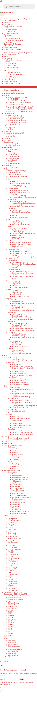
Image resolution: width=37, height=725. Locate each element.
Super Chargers (17, 456)
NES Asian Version (14, 535)
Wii (9, 214)
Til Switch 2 (11, 626)
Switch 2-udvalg (9, 92)
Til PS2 (10, 630)
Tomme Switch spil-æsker (20, 228)
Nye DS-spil (16, 282)
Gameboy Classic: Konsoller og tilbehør (24, 257)
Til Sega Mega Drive (14, 597)
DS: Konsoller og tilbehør (20, 287)
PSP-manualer (16, 510)
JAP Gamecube (13, 542)
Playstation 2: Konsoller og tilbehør (23, 310)
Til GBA (10, 610)
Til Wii (10, 621)
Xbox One (11, 370)
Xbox (5, 355)
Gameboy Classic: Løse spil (20, 251)
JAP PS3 (10, 556)
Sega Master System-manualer (21, 497)
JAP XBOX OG (13, 565)
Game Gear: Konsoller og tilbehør (22, 434)
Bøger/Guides (8, 142)
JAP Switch (11, 545)
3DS (9, 289)
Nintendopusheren (11, 682)
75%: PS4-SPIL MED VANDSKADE (20, 111)
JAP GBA (11, 551)
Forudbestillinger (9, 113)
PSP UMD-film (17, 345)
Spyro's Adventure (17, 454)
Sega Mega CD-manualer (20, 477)
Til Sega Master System (15, 599)
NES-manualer (16, 481)
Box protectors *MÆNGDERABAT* (16, 594)
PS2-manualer (16, 506)
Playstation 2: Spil (17, 307)
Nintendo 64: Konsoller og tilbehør (23, 206)
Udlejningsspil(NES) (18, 185)
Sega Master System (14, 388)
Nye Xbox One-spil (18, 371)
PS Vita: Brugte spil (18, 352)
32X (9, 413)
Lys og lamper (12, 154)
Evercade (7, 436)
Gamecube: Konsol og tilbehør (21, 212)
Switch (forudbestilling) (15, 119)
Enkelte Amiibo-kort (14, 174)
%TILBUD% (8, 95)
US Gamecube (12, 574)
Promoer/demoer (13, 651)
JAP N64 (11, 540)
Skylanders (11, 447)
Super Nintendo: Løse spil (20, 190)
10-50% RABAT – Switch (16, 104)
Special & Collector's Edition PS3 (22, 319)
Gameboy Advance (14, 269)
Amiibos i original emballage (17, 171)
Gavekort (7, 138)
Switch (10, 226)
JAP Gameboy (12, 547)
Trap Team (15, 459)
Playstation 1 (12, 300)
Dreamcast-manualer (18, 499)
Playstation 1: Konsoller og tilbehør (23, 303)
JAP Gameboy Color (14, 549)
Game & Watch (13, 248)
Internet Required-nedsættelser (17, 97)
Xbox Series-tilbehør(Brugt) (20, 384)
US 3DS (10, 580)
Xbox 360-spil (16, 364)
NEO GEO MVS (13, 167)
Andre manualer (17, 475)
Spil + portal (16, 449)
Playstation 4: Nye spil (19, 325)
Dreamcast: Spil (17, 423)
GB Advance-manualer (19, 495)
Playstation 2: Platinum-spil (20, 309)
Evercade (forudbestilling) (16, 117)
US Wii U (11, 578)
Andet (6, 639)
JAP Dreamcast (12, 562)
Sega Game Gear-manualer (20, 511)
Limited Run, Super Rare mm (13, 592)
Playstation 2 (12, 305)
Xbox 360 (11, 362)
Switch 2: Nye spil (17, 246)
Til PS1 (10, 628)
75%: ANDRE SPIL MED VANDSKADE (21, 106)
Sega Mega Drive (13, 398)
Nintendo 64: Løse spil (19, 201)
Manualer (11, 474)
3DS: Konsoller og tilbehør (20, 296)
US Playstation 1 (13, 581)
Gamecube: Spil (17, 210)
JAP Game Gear (13, 563)
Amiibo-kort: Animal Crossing (17, 176)
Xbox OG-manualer (18, 490)
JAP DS (10, 528)
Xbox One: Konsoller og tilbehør (22, 375)
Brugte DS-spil (16, 284)
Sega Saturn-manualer (19, 483)
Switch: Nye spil (17, 230)
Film (5, 126)
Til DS (10, 612)
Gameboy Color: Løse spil (20, 262)
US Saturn (11, 585)
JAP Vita (10, 517)
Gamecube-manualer (18, 502)
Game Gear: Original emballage (22, 432)
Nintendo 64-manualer (19, 513)
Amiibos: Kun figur (14, 172)
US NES (10, 531)
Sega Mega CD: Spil (18, 411)
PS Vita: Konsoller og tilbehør (21, 354)
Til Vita (10, 635)
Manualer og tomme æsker (12, 470)
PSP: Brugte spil (17, 343)
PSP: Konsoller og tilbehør (20, 346)
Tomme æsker (12, 472)
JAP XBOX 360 (13, 567)
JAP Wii (10, 544)
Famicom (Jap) (12, 536)
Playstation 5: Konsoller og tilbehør (23, 337)
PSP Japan (11, 524)
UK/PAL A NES (13, 529)
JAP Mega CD (12, 522)
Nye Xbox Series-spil (18, 380)
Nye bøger (11, 137)
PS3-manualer (16, 508)
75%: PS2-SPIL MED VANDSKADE (20, 108)
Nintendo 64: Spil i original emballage (24, 203)
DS (9, 280)
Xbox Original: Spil (18, 359)
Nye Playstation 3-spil (19, 314)
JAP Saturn (11, 560)
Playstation (7, 298)
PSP (9, 339)
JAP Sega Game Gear (15, 520)
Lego (9, 648)
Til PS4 (10, 632)
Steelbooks (7, 140)
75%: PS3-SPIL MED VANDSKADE (20, 110)
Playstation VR (16, 327)
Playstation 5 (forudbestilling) (17, 122)
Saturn (10, 415)
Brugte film (11, 128)
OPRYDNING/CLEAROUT (17, 101)
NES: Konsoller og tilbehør (20, 187)
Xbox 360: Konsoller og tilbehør (22, 366)
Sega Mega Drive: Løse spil (20, 400)
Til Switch (11, 624)
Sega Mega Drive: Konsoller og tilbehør (24, 406)
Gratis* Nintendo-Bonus (11, 90)
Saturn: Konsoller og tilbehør (21, 418)
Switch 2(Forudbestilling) (16, 115)
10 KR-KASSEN (13, 99)
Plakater (10, 162)
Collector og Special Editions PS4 (22, 328)
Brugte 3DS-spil (17, 293)
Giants (14, 450)
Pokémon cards (9, 443)
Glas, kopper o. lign (14, 156)
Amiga (6, 441)
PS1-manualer (16, 504)
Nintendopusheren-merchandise (14, 93)
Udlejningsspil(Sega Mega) (20, 407)
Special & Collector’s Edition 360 (22, 368)
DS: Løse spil (16, 285)
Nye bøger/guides (13, 144)
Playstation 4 (12, 321)
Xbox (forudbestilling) (15, 124)
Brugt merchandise (14, 149)
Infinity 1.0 (15, 465)
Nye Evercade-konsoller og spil (18, 440)
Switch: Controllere (18, 237)
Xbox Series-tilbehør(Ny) (20, 382)
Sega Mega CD (13, 409)
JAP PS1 (10, 526)
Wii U (10, 219)
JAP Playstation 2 (13, 554)
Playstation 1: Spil (17, 302)
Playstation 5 (12, 332)
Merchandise (8, 147)
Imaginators (15, 452)
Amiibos (6, 169)
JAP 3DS (11, 553)
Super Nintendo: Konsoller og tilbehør (24, 197)
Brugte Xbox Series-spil (19, 379)
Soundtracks (12, 653)
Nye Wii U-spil (16, 221)
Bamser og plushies (14, 153)
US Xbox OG (12, 588)
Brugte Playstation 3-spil (19, 316)
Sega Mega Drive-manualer (20, 479)
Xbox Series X (12, 377)
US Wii (10, 576)
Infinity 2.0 (15, 467)
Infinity (10, 461)
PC (5, 637)
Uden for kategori (13, 655)
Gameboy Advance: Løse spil (21, 271)
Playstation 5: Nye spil (19, 336)
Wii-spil (14, 215)
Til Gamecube (12, 619)
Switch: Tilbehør (17, 239)
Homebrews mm (17, 420)
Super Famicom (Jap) (14, 538)
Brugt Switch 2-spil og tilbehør (21, 242)
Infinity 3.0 (15, 468)
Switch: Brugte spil (18, 232)
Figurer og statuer (13, 158)
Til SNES (11, 615)
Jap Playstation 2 (13, 519)
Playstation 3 (12, 312)
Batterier (10, 601)
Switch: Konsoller (17, 235)
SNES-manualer (17, 484)
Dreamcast (11, 422)
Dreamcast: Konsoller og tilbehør (22, 425)
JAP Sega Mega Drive (15, 558)
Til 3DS (10, 614)
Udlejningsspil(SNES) (19, 196)
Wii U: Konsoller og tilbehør (21, 224)
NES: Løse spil (16, 181)
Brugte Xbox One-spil (19, 373)
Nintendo (7, 178)
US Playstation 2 (13, 583)
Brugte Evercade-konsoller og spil (18, 438)
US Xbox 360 (12, 590)
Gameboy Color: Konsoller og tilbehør (24, 264)
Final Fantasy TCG (14, 640)
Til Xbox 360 (12, 605)
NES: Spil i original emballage (21, 183)
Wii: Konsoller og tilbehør (20, 217)
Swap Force (15, 458)
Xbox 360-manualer (18, 493)
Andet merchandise (14, 163)
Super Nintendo (13, 189)
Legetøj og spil (12, 160)
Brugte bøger (12, 135)
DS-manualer (16, 501)
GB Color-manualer (18, 492)
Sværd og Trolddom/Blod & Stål (14, 133)
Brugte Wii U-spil (17, 223)
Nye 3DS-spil (16, 291)
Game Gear (11, 429)
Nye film (10, 129)
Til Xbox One (12, 606)
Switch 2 (10, 241)
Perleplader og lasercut (15, 649)
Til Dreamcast (12, 608)
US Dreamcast (12, 587)
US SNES (11, 571)
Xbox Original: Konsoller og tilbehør (23, 361)
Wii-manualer (16, 486)
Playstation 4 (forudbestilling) (17, 120)
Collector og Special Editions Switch (23, 233)
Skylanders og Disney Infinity (13, 445)
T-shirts (10, 151)
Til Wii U (11, 623)
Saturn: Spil (15, 416)
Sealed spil (7, 131)
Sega (5, 386)
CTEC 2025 (8, 657)
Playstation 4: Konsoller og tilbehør (23, 330)
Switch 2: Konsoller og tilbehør (21, 244)
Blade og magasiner (14, 646)
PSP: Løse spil (16, 341)
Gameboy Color (13, 260)
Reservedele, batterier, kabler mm (14, 596)
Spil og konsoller (13, 644)
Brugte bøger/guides (14, 145)
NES (9, 180)
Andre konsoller (9, 165)
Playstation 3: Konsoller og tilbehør (23, 318)
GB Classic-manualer (18, 488)
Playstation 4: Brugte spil (19, 323)
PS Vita (10, 348)
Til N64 (10, 617)
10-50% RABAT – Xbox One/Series (19, 102)
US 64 (10, 572)
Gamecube (11, 208)
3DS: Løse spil (16, 294)
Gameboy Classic (13, 250)
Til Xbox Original (13, 603)
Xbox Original (12, 357)
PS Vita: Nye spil (17, 350)
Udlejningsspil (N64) (18, 205)
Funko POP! (12, 642)
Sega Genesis (12, 533)
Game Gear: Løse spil (18, 431)
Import (6, 515)
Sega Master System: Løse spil (21, 397)
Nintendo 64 (12, 199)
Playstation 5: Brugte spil (19, 334)
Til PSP (10, 633)
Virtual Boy (11, 258)
